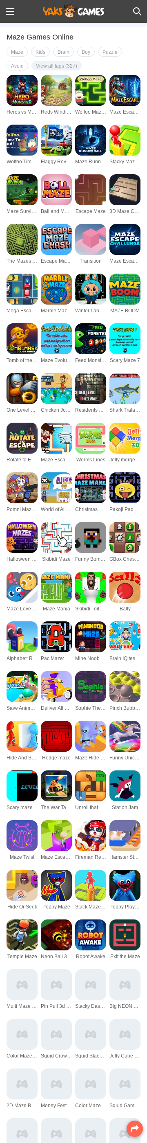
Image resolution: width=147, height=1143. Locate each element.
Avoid (17, 66)
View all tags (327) (56, 66)
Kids (40, 52)
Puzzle (110, 52)
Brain (63, 52)
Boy (86, 52)
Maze (17, 52)
